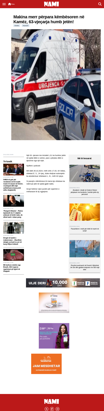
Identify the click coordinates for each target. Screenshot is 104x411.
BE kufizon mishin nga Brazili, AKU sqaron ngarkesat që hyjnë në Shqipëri (12, 268)
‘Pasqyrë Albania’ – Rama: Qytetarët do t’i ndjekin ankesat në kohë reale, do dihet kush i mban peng (13, 214)
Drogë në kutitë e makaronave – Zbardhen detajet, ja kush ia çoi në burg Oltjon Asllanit (12, 241)
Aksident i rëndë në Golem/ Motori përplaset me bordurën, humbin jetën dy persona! (85, 192)
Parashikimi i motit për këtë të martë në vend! (85, 230)
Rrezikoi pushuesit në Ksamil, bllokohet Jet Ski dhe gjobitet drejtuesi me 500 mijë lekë (84, 267)
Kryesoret (25, 25)
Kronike (17, 25)
